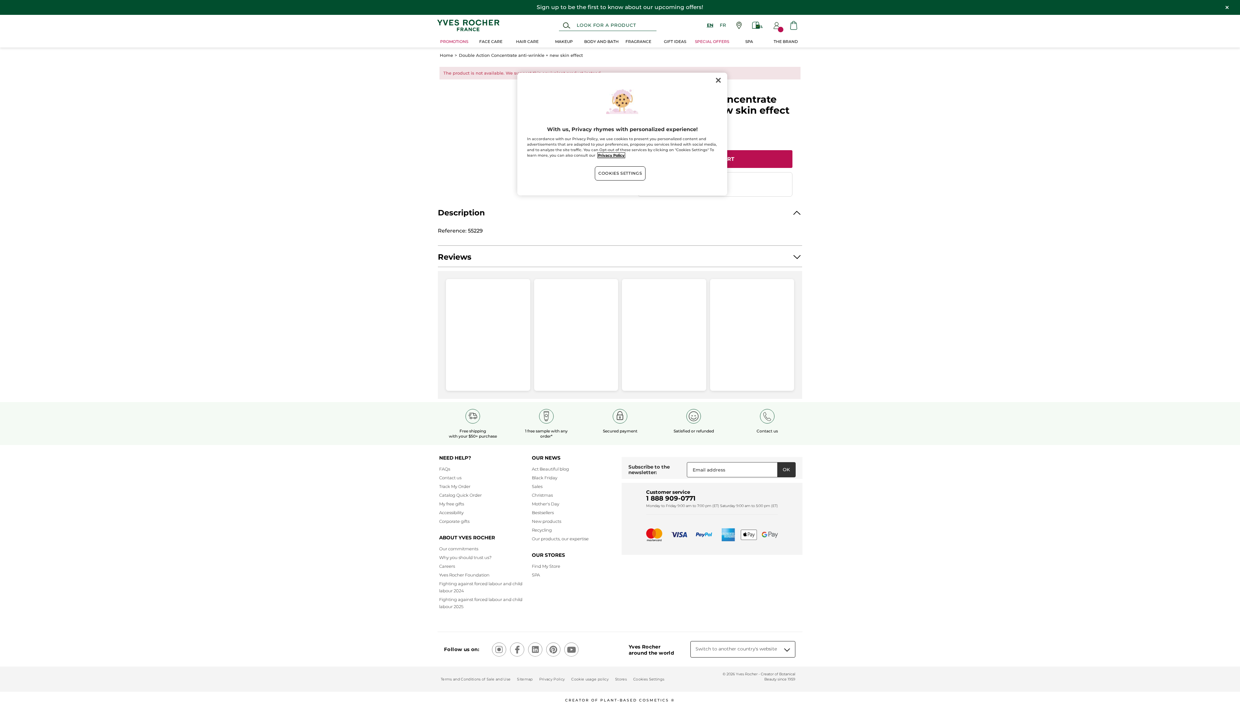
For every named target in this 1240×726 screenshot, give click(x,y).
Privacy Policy (552, 679)
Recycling (542, 530)
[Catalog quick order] (757, 25)
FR (723, 25)
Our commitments (458, 548)
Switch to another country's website (736, 649)
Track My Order (454, 486)
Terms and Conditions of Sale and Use (476, 679)
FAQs (444, 469)
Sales (537, 486)
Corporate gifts (454, 521)
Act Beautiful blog (550, 469)
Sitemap (524, 679)
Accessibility (451, 512)
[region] (622, 134)
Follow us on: (461, 649)
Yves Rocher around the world (651, 650)
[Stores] (739, 25)
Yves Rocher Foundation (464, 574)
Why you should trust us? (465, 557)
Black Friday (544, 477)
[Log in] (776, 25)
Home (446, 55)
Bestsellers (543, 512)
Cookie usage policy (589, 679)
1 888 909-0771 (671, 498)
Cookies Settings (620, 173)
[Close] (718, 80)
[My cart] (793, 25)
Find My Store (546, 566)
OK (786, 469)
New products (546, 521)
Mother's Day (545, 503)
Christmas (542, 495)
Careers (447, 566)
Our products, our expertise (560, 538)
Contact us (450, 477)
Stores (621, 679)
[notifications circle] (780, 29)
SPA (536, 574)
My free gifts (451, 503)
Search (566, 25)
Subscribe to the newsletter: (649, 469)
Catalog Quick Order (460, 495)
